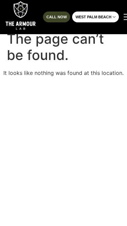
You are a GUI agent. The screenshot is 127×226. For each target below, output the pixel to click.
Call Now (56, 17)
